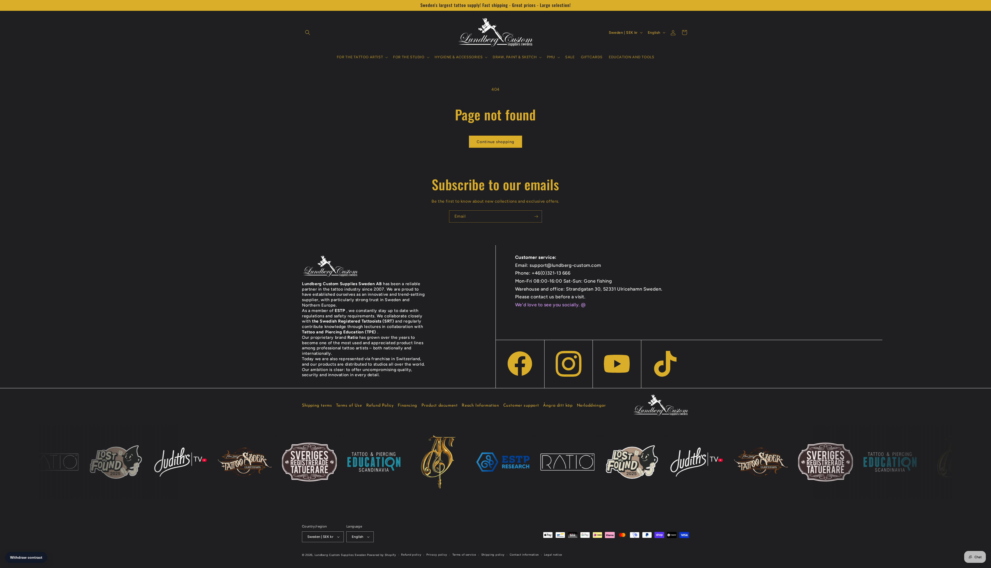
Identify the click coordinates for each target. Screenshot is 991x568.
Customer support (521, 406)
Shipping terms (317, 406)
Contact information (524, 554)
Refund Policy (380, 406)
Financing (407, 406)
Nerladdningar (591, 406)
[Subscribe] (536, 216)
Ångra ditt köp (557, 406)
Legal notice (553, 554)
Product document (439, 406)
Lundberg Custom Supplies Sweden (340, 555)
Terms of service (464, 554)
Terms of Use (349, 406)
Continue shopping (495, 141)
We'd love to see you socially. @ (550, 305)
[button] (307, 32)
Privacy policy (436, 554)
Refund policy (411, 554)
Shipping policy (493, 554)
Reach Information (480, 406)
